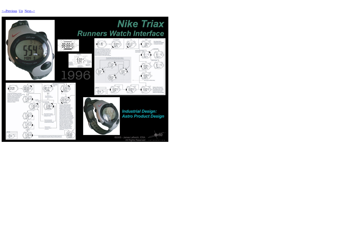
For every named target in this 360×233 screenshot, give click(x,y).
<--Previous (9, 11)
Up (21, 11)
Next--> (30, 11)
